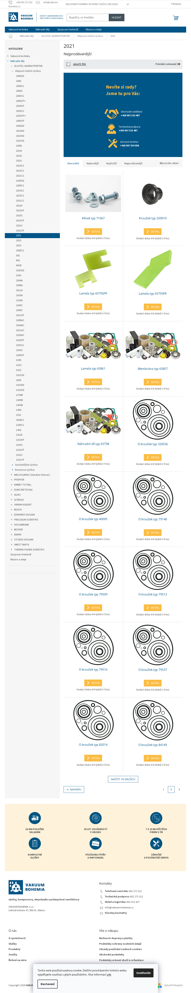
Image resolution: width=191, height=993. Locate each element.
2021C (19, 226)
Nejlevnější (93, 163)
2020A (19, 295)
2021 (18, 235)
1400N (19, 400)
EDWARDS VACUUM (24, 515)
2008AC (20, 320)
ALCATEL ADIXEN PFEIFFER (28, 66)
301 (18, 255)
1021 (18, 415)
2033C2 (20, 111)
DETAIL (95, 231)
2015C (19, 215)
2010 (18, 245)
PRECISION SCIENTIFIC (26, 520)
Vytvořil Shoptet (173, 985)
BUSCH (18, 510)
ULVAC (17, 495)
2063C (19, 91)
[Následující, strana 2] (171, 789)
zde (109, 975)
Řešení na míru (17, 960)
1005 (18, 360)
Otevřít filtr (79, 64)
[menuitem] (18, 30)
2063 (18, 81)
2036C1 (20, 420)
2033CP (20, 106)
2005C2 (20, 250)
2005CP (20, 355)
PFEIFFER (19, 480)
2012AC (20, 330)
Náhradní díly (17, 61)
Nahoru (75, 789)
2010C (19, 206)
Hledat (116, 17)
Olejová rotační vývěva (28, 71)
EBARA (17, 534)
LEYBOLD (19, 500)
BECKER (18, 529)
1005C (19, 305)
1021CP (20, 460)
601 (18, 260)
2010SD (20, 131)
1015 (18, 370)
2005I (19, 146)
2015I (19, 156)
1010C (19, 435)
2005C (19, 310)
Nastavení (47, 984)
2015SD (20, 136)
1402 (18, 430)
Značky (13, 955)
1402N (19, 405)
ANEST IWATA (21, 545)
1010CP (20, 440)
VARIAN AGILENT (23, 505)
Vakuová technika (20, 56)
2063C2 (20, 96)
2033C (19, 350)
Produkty (14, 949)
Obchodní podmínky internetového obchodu (91, 4)
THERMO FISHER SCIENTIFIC (29, 550)
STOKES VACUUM (23, 540)
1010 (18, 365)
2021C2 (20, 176)
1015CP (20, 450)
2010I (19, 151)
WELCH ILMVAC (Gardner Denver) (32, 475)
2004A (19, 280)
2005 (18, 380)
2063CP (20, 121)
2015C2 (20, 171)
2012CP (20, 315)
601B (18, 265)
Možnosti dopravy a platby (115, 938)
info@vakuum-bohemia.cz (119, 907)
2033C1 (20, 345)
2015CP (20, 220)
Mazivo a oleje (18, 559)
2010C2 (20, 166)
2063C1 (20, 86)
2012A (19, 290)
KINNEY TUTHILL (23, 485)
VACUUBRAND (21, 525)
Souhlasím (143, 973)
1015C (19, 445)
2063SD (20, 76)
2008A (19, 285)
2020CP (20, 340)
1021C (19, 455)
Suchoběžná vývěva (26, 465)
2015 (18, 240)
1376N (19, 395)
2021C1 (20, 201)
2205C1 (20, 425)
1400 (18, 410)
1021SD (20, 375)
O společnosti (17, 938)
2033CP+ (21, 116)
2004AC (20, 325)
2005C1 (20, 186)
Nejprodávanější (133, 163)
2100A (19, 300)
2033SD (20, 270)
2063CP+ (21, 101)
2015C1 (20, 196)
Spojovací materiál (20, 554)
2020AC (20, 335)
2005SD (20, 126)
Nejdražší (111, 163)
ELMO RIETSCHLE (23, 490)
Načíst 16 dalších (123, 779)
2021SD (20, 141)
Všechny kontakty (116, 913)
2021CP (20, 231)
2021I (19, 161)
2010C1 (20, 191)
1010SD (20, 385)
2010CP (20, 210)
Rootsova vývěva (25, 470)
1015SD (20, 390)
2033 (18, 275)
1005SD (20, 181)
